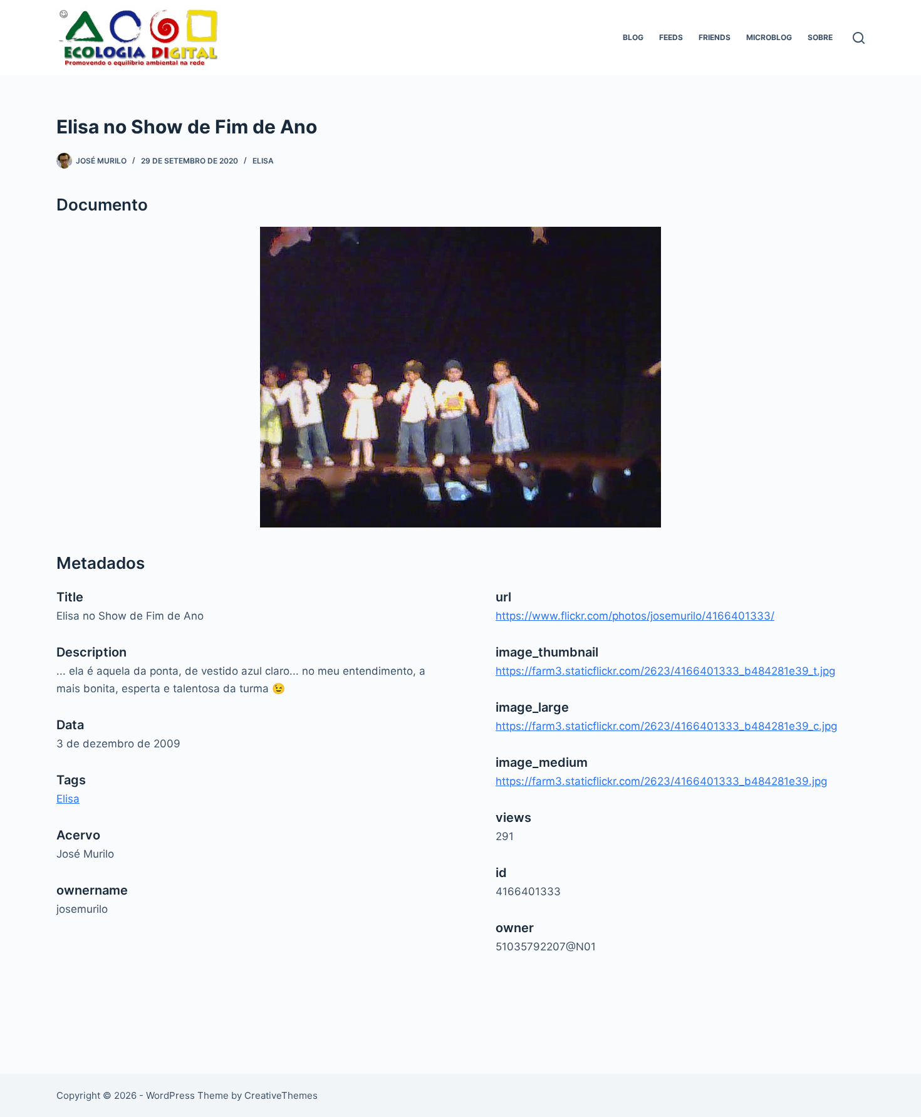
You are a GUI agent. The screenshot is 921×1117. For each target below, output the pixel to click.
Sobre (820, 37)
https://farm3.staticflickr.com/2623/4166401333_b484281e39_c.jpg (666, 726)
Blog (633, 37)
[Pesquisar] (859, 38)
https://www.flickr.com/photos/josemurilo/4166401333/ (635, 616)
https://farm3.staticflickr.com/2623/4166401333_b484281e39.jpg (661, 781)
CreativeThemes (281, 1095)
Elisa (263, 160)
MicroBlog (769, 37)
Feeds (671, 37)
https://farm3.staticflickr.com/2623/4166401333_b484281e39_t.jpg (665, 671)
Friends (715, 37)
